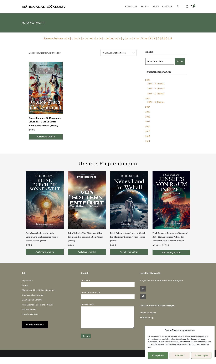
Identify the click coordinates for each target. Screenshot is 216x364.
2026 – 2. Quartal (155, 88)
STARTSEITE (131, 6)
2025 (147, 98)
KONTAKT (167, 6)
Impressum (27, 280)
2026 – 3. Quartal (155, 83)
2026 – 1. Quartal (155, 93)
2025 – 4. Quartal (155, 102)
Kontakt (25, 285)
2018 (147, 136)
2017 (147, 141)
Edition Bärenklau (148, 313)
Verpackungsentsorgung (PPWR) (37, 305)
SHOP (143, 6)
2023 (147, 112)
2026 (147, 80)
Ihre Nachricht (87, 304)
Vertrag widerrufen (35, 324)
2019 (147, 131)
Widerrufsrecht (29, 309)
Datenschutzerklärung (32, 295)
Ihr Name (85, 280)
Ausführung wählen (46, 137)
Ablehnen (179, 355)
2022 (147, 117)
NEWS (156, 6)
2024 (147, 107)
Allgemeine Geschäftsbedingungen (38, 290)
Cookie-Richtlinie (30, 314)
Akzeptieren (158, 355)
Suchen (180, 61)
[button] (147, 6)
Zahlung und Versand (32, 300)
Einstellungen (201, 355)
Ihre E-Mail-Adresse (90, 292)
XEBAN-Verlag (146, 317)
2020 (147, 126)
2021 (147, 121)
